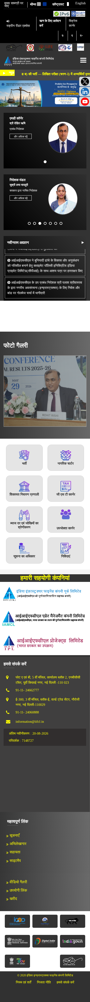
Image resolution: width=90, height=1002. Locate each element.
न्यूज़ (11, 72)
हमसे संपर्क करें (65, 982)
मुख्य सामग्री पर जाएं (13, 5)
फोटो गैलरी (16, 345)
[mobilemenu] (83, 60)
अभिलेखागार (18, 844)
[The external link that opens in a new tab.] (80, 47)
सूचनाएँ (14, 835)
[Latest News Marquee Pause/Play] (4, 73)
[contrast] (67, 4)
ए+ (81, 35)
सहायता (15, 852)
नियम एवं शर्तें (23, 982)
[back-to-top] (75, 987)
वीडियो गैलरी (18, 882)
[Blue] (44, 4)
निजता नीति (44, 982)
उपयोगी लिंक (18, 890)
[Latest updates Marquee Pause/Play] (82, 242)
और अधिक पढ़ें (21, 136)
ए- (63, 35)
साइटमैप (15, 861)
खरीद (13, 899)
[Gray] (39, 4)
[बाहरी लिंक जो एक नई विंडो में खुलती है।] (61, 14)
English (80, 3)
